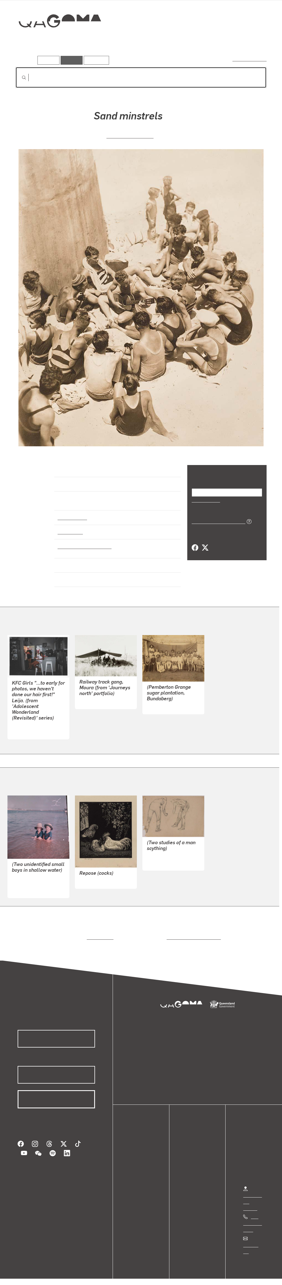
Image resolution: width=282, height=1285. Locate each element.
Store (136, 1162)
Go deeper (254, 40)
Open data (140, 1142)
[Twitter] (205, 548)
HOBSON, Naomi (28, 726)
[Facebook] (195, 548)
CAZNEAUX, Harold (130, 135)
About (136, 1175)
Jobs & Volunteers (26, 1275)
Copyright (86, 1275)
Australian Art (72, 512)
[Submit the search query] (19, 77)
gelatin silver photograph (83, 541)
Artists (226, 40)
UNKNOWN (158, 701)
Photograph (69, 527)
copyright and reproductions (192, 932)
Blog (135, 1168)
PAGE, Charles (93, 696)
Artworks (199, 40)
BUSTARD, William (165, 851)
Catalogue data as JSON (217, 521)
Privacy (60, 1275)
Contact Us (253, 1240)
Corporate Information (125, 1275)
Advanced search (250, 59)
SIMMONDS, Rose (29, 879)
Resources (95, 60)
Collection (56, 38)
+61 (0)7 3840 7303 (252, 1218)
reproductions (99, 932)
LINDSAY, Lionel (95, 876)
